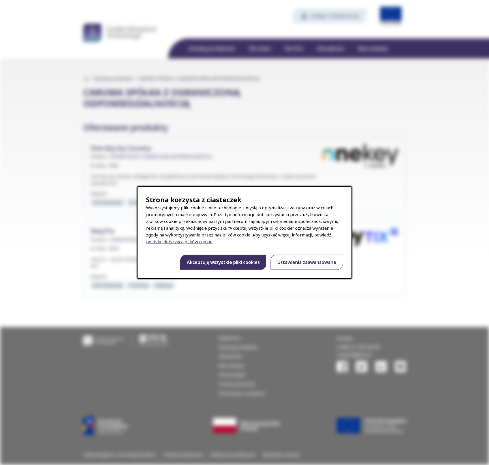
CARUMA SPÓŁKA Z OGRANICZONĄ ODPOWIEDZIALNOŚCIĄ (161, 156)
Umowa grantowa (237, 384)
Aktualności (330, 48)
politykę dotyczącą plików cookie (179, 241)
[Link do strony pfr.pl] (153, 340)
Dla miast (260, 48)
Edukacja (163, 285)
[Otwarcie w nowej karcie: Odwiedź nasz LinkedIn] (381, 366)
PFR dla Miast (232, 375)
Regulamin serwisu (281, 454)
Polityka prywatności (183, 454)
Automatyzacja (107, 202)
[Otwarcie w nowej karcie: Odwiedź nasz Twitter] (361, 366)
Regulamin (229, 338)
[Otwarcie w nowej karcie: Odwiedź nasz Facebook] (342, 366)
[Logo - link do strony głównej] (103, 340)
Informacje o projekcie (242, 393)
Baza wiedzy (373, 48)
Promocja (138, 285)
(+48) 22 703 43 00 (358, 347)
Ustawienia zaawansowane (306, 262)
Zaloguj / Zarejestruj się (335, 15)
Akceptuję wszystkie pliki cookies (223, 262)
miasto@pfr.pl (354, 354)
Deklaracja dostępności (233, 454)
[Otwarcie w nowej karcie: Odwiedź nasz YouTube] (400, 366)
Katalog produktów (211, 48)
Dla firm (294, 48)
